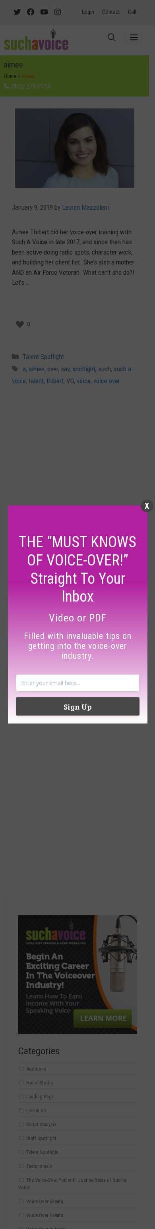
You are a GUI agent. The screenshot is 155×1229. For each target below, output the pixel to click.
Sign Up (78, 706)
